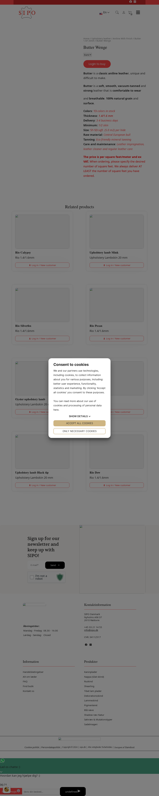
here (56, 409)
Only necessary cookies (80, 431)
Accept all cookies (79, 423)
